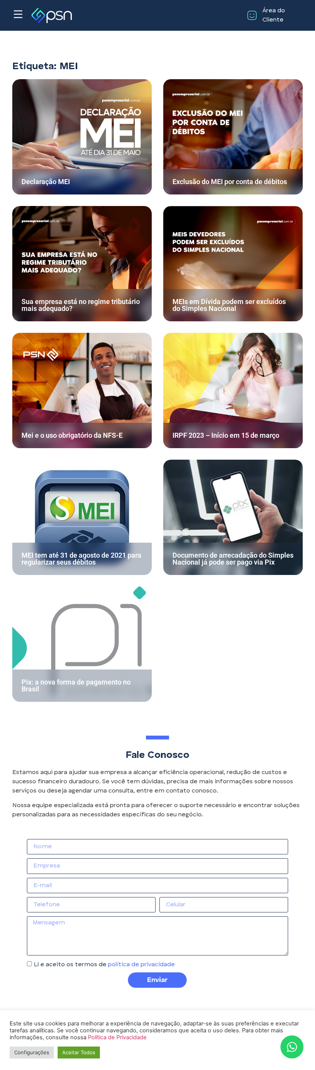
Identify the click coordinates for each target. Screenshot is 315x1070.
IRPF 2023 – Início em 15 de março (225, 435)
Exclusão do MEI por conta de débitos (229, 182)
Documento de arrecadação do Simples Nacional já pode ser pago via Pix (232, 558)
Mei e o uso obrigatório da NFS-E (72, 435)
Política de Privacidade (117, 1037)
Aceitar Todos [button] (78, 1052)
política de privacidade (141, 965)
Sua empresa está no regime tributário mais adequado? (81, 304)
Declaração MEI (46, 182)
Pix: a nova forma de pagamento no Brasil (76, 685)
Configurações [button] (31, 1052)
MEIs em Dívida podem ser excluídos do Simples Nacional (229, 304)
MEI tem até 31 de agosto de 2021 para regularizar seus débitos (81, 558)
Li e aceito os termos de (104, 965)
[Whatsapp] (291, 1046)
